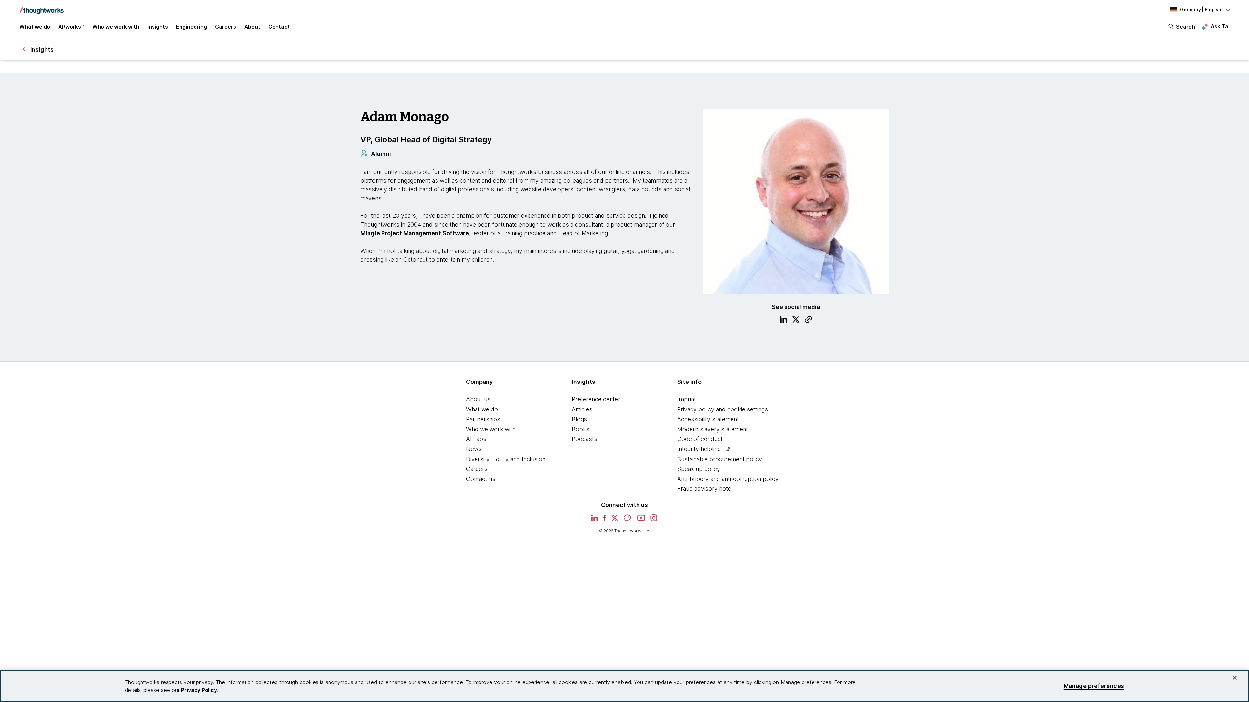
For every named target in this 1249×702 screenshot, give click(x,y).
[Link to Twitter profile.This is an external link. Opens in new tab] (795, 320)
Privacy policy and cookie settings (722, 409)
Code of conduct (700, 439)
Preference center (596, 399)
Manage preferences (1094, 685)
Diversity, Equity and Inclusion (505, 459)
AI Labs (476, 439)
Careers (477, 468)
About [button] (252, 26)
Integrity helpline (699, 449)
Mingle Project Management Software (414, 233)
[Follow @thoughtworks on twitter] (614, 520)
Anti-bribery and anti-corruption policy (728, 478)
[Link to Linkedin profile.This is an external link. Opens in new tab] (783, 320)
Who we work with (491, 429)
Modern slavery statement (712, 429)
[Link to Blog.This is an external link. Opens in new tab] (808, 320)
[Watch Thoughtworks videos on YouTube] (641, 520)
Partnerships (483, 419)
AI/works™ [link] (71, 26)
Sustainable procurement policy (719, 459)
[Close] (1235, 677)
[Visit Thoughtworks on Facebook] (604, 520)
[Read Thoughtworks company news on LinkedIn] (594, 519)
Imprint (686, 399)
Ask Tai (1220, 26)
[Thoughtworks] (42, 7)
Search (1185, 26)
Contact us (480, 478)
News (474, 449)
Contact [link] (279, 26)
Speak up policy (698, 468)
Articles (582, 409)
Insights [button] (157, 26)
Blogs (579, 419)
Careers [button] (225, 26)
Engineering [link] (191, 26)
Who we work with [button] (115, 26)
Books (580, 429)
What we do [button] (35, 26)
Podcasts (584, 439)
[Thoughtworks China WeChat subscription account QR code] (628, 520)
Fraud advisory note (704, 488)
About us (478, 399)
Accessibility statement (708, 419)
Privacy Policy (199, 690)
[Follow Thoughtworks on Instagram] (654, 520)
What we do (482, 409)
